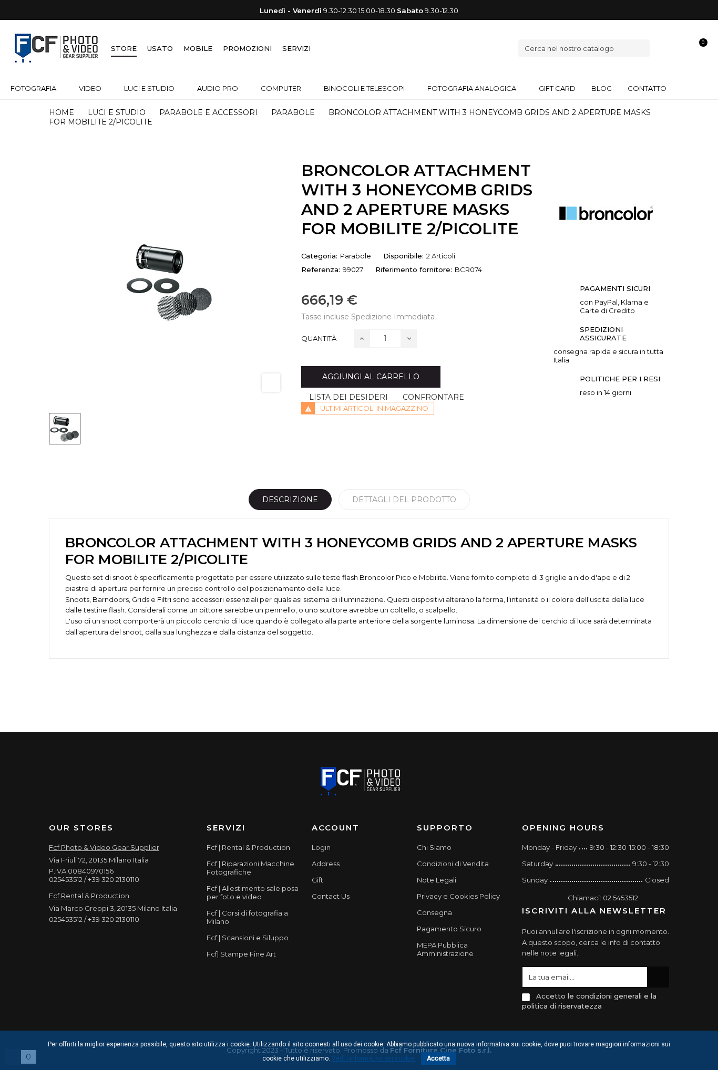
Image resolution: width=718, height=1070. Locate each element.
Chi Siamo (434, 847)
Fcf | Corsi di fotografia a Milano (247, 917)
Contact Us (331, 896)
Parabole (355, 256)
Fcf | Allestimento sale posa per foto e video (253, 892)
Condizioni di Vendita (453, 863)
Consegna (434, 912)
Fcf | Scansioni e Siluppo (248, 937)
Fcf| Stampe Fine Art (241, 954)
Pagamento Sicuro (449, 928)
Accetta (438, 1058)
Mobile (197, 48)
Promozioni (247, 48)
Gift (317, 880)
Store (124, 48)
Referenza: (320, 269)
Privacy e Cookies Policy (458, 896)
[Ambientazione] (664, 48)
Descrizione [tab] (290, 499)
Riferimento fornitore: (413, 269)
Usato (160, 48)
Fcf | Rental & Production (248, 847)
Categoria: (319, 256)
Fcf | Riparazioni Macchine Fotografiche (250, 867)
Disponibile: (403, 256)
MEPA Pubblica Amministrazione (445, 949)
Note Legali (436, 880)
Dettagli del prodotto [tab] (404, 499)
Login (321, 847)
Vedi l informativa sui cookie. (374, 1058)
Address (326, 863)
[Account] (681, 48)
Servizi (296, 48)
